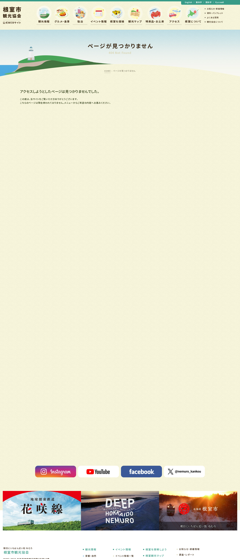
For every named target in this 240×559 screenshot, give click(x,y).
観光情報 (44, 21)
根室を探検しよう (156, 549)
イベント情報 (99, 21)
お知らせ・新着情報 (215, 8)
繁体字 (199, 2)
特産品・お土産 (155, 21)
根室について (193, 21)
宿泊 (80, 21)
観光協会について (215, 21)
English (188, 2)
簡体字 (209, 2)
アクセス (174, 21)
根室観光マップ (155, 555)
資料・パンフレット (215, 13)
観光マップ (135, 21)
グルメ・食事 (62, 21)
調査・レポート (186, 554)
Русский (219, 2)
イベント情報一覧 (124, 555)
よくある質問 (213, 17)
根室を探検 (117, 21)
